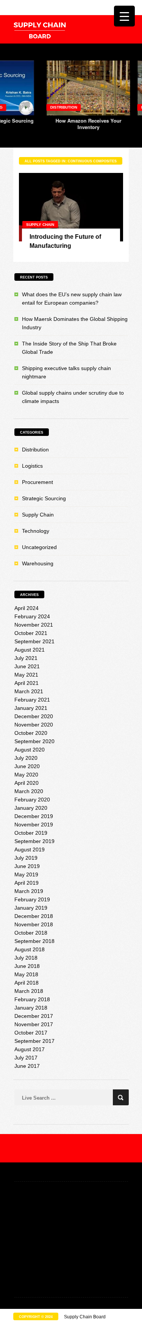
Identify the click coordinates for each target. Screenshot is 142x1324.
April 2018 (26, 983)
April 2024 (26, 608)
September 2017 (34, 1041)
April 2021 (26, 683)
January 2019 (30, 908)
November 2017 (33, 1024)
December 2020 (33, 716)
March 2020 (28, 791)
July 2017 (25, 1058)
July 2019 (25, 858)
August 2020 (29, 750)
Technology (35, 531)
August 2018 (29, 949)
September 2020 (34, 741)
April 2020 (26, 783)
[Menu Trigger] (124, 16)
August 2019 (29, 849)
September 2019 (34, 841)
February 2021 (32, 700)
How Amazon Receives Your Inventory (67, 124)
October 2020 (30, 733)
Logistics (32, 466)
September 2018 (34, 941)
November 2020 (33, 725)
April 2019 (26, 883)
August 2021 (29, 650)
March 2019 (28, 891)
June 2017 (27, 1066)
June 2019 (27, 866)
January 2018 (30, 1008)
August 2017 (29, 1049)
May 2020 (26, 775)
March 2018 (28, 991)
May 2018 (26, 974)
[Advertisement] (71, 1240)
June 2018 (27, 966)
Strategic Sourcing (44, 498)
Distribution (42, 107)
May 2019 (26, 874)
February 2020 (32, 800)
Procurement (37, 482)
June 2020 (27, 766)
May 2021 (26, 675)
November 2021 (33, 625)
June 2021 (27, 666)
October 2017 (30, 1033)
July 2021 (25, 658)
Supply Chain (40, 224)
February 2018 (32, 999)
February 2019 (32, 899)
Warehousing (37, 563)
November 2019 (33, 824)
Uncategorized (39, 547)
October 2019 (30, 833)
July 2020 (25, 758)
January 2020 (30, 808)
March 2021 (28, 691)
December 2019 (33, 816)
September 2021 (34, 641)
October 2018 (30, 933)
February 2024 (32, 616)
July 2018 (25, 958)
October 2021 (30, 633)
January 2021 (30, 708)
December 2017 (33, 1016)
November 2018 (33, 924)
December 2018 (33, 916)
